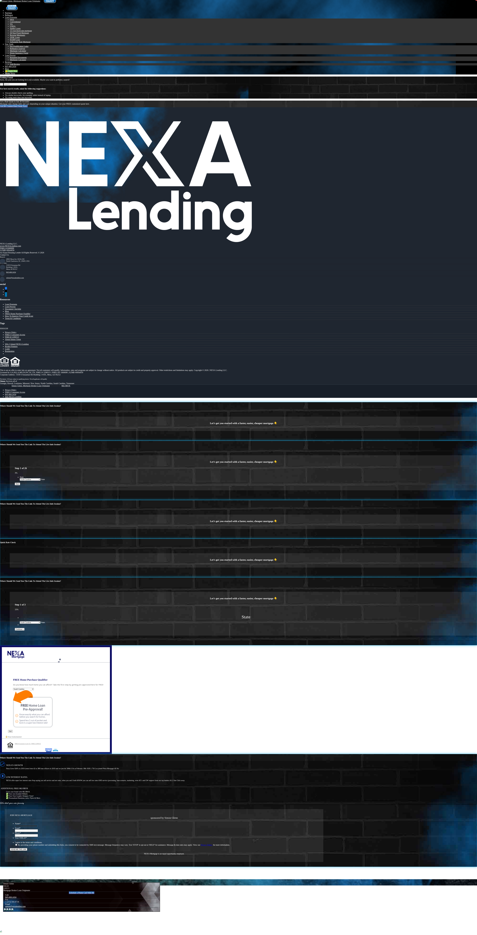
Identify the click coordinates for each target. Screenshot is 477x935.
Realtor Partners (11, 346)
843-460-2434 (11, 272)
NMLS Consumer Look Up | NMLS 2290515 (28, 743)
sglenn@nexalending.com (15, 278)
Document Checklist (13, 309)
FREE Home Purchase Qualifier (17, 314)
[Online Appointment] (12, 11)
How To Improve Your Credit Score (19, 316)
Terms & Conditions (13, 318)
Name (18, 824)
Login (7, 349)
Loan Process (10, 307)
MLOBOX (65, 386)
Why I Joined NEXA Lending (17, 344)
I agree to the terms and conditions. (28, 842)
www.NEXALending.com (10, 246)
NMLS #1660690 (7, 248)
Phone (18, 833)
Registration (9, 351)
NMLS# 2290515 (12, 337)
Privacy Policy (10, 332)
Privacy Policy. (207, 845)
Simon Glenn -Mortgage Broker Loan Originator (31, 386)
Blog (7, 311)
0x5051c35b (4, 328)
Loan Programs (11, 304)
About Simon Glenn (13, 339)
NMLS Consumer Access (15, 335)
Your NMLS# (21, 838)
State (22, 477)
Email (17, 828)
